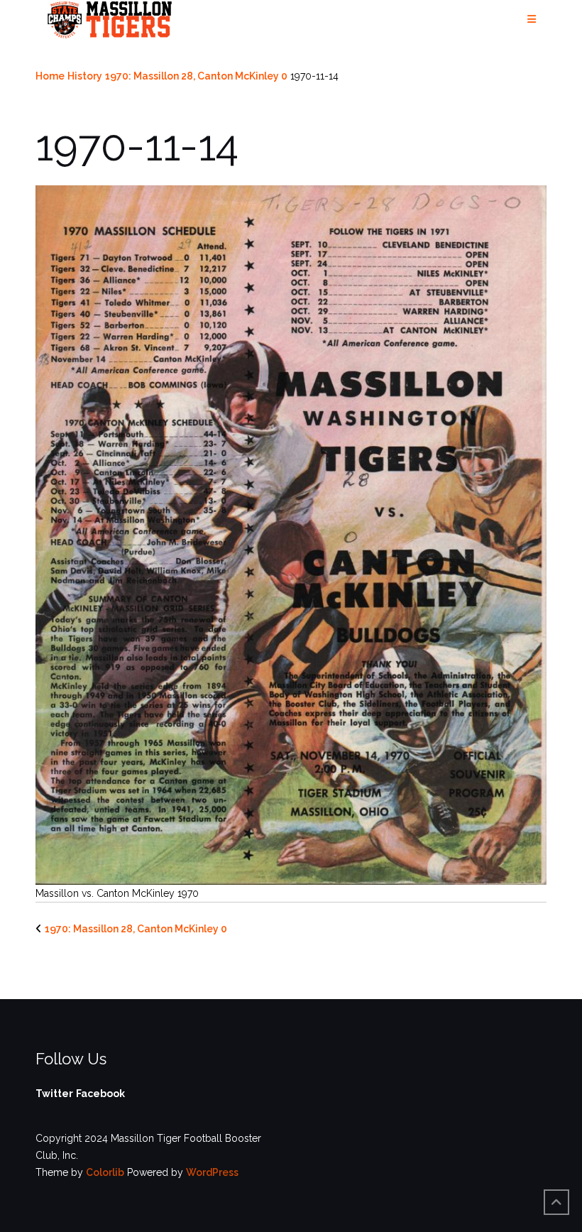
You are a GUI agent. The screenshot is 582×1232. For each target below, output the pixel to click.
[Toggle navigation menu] (531, 19)
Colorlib (105, 1172)
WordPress (212, 1172)
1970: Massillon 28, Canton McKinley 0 (196, 76)
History (84, 76)
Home (50, 76)
